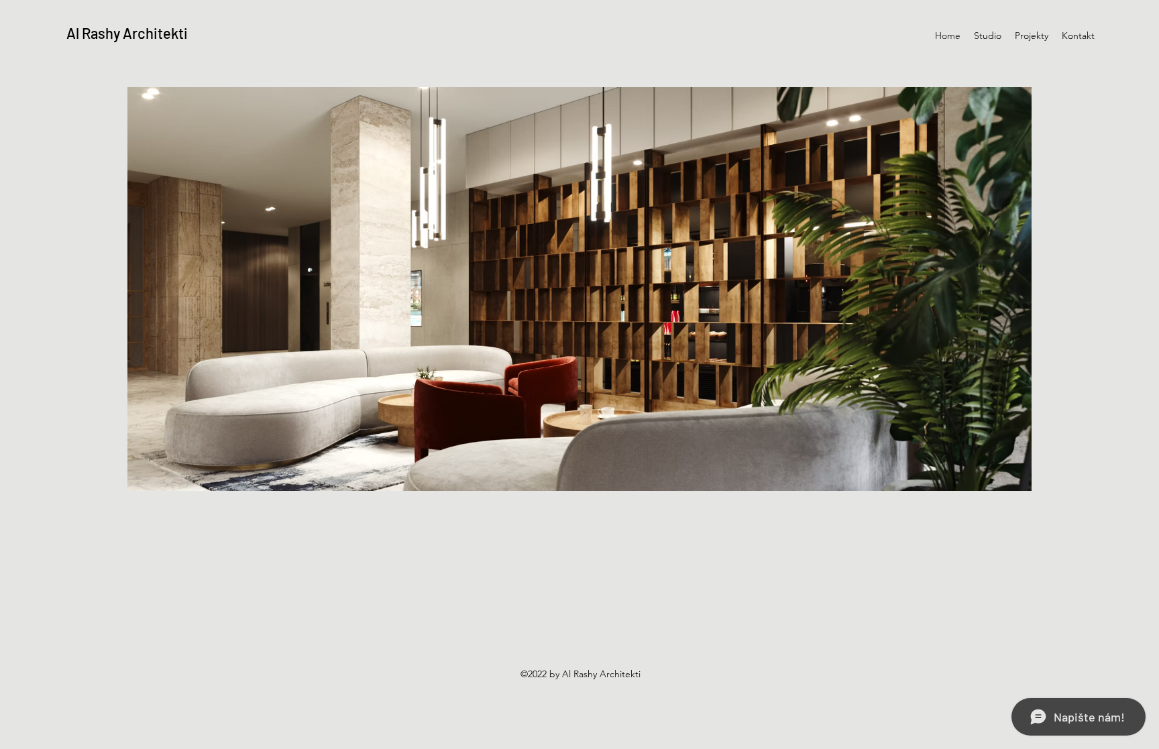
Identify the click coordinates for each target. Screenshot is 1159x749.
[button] (579, 289)
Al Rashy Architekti (127, 33)
